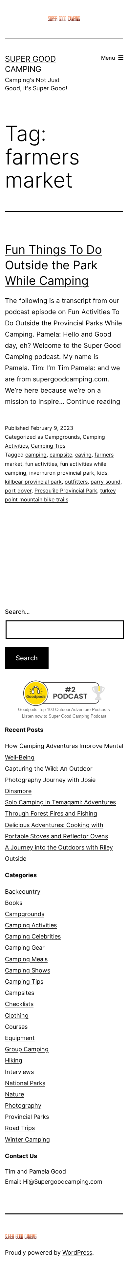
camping (36, 454)
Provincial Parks (27, 1116)
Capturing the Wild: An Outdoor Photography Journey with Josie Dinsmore (50, 779)
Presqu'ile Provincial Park (65, 490)
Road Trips (20, 1127)
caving (83, 454)
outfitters (76, 481)
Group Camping (27, 1049)
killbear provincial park (33, 481)
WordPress (77, 1252)
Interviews (19, 1071)
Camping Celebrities (33, 936)
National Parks (25, 1083)
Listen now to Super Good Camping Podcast (64, 716)
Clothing (17, 1015)
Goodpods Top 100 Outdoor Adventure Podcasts (64, 709)
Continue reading (93, 401)
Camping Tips (48, 445)
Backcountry (22, 891)
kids (102, 472)
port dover (18, 490)
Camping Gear (25, 947)
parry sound (105, 481)
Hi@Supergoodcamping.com (62, 1181)
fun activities (41, 464)
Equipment (20, 1037)
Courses (16, 1026)
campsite (61, 454)
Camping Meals (26, 959)
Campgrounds (62, 436)
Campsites (19, 992)
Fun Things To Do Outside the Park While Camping (53, 265)
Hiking (13, 1060)
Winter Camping (27, 1139)
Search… (17, 611)
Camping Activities (31, 925)
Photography (23, 1105)
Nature (14, 1094)
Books (13, 902)
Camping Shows (27, 970)
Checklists (19, 1003)
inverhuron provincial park (61, 472)
